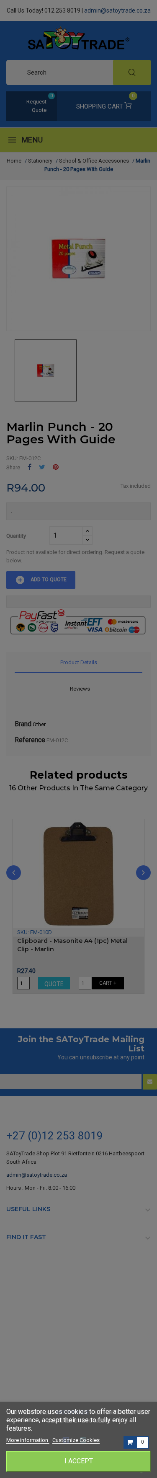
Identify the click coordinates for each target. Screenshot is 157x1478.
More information (27, 1440)
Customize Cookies (76, 1440)
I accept (78, 1461)
